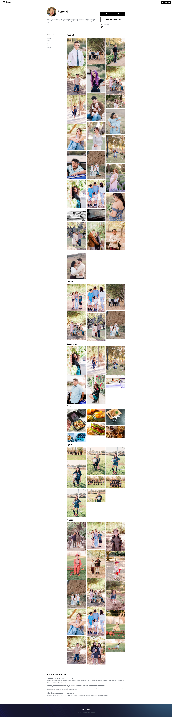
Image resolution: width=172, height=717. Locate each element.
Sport (49, 46)
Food (49, 44)
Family (49, 40)
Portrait (49, 38)
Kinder (49, 47)
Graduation (50, 42)
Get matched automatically (113, 19)
